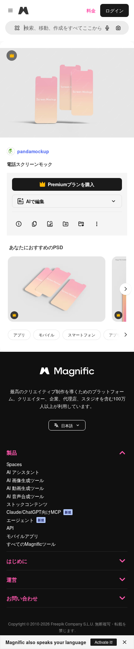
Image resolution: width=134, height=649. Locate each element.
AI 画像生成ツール (25, 480)
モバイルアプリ (22, 536)
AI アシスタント (23, 472)
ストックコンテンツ (27, 504)
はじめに (17, 561)
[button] (67, 425)
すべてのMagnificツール (31, 544)
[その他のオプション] (96, 223)
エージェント (25, 520)
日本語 (67, 425)
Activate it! (104, 642)
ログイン (114, 10)
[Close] (124, 642)
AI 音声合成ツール (25, 496)
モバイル (46, 334)
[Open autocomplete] (14, 27)
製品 (12, 452)
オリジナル (45, 56)
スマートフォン (81, 334)
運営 (12, 579)
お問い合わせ (22, 598)
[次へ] (125, 289)
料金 (91, 10)
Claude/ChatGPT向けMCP (39, 512)
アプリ (19, 334)
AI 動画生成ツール (25, 488)
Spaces (14, 464)
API (10, 528)
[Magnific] (67, 372)
